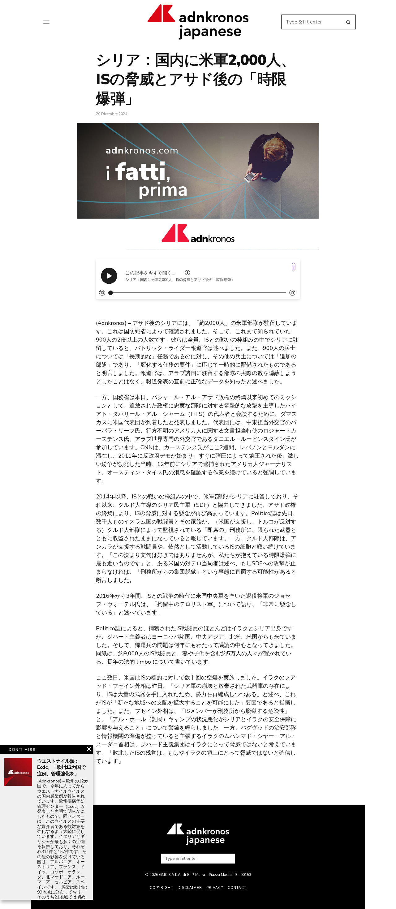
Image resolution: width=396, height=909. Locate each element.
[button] (348, 22)
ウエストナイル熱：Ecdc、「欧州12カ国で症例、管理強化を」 (61, 767)
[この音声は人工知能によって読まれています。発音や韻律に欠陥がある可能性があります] (187, 272)
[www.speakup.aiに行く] (293, 266)
